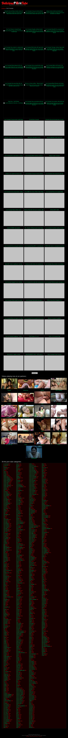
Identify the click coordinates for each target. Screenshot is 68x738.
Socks (43, 485)
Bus (4, 617)
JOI (16, 684)
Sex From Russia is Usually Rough (13, 29)
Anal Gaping (5, 501)
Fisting (17, 562)
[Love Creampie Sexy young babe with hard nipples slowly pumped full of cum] (34, 110)
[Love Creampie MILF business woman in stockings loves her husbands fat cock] (34, 164)
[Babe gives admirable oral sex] (34, 146)
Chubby (4, 655)
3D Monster (5, 467)
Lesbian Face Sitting (32, 472)
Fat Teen (17, 541)
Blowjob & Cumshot (7, 596)
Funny (17, 585)
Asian (4, 518)
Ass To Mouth (5, 537)
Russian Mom (31, 698)
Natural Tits (31, 571)
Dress (17, 489)
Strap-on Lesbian (45, 517)
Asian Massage (6, 529)
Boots (4, 603)
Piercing (30, 632)
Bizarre (4, 588)
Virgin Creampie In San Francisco (54, 354)
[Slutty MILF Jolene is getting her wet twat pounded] (14, 272)
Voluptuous (44, 619)
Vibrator (43, 613)
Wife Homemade (45, 641)
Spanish (43, 494)
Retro (30, 679)
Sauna (30, 703)
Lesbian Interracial (32, 477)
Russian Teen (31, 699)
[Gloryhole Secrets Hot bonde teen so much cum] (54, 128)
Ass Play (5, 536)
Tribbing (43, 585)
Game (17, 589)
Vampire (43, 610)
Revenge (30, 680)
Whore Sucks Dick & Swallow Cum (54, 300)
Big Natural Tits (6, 576)
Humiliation (18, 667)
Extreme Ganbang (19, 523)
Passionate (31, 618)
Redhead (30, 676)
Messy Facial (31, 541)
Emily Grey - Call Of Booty (13, 101)
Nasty (30, 569)
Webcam (43, 626)
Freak (17, 576)
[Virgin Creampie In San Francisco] (54, 363)
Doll (17, 479)
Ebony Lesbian (19, 501)
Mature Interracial (32, 537)
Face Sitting (18, 527)
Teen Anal (43, 547)
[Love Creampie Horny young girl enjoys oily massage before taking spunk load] (14, 254)
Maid (30, 515)
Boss (4, 605)
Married (30, 519)
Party (30, 617)
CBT (4, 628)
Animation (5, 510)
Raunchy (30, 671)
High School (18, 643)
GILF (17, 586)
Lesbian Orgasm (32, 484)
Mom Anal (31, 556)
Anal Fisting (5, 500)
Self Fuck (30, 712)
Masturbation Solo (32, 527)
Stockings (43, 508)
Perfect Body (31, 623)
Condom (5, 680)
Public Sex (31, 655)
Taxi (42, 542)
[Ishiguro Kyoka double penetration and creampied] (54, 19)
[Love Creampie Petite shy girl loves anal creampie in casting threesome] (14, 308)
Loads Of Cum (31, 499)
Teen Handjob (44, 551)
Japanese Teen (19, 702)
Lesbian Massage (32, 480)
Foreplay (17, 572)
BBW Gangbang (6, 547)
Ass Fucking (5, 533)
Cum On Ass (5, 714)
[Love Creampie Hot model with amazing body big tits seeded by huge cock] (34, 290)
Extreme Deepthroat (19, 522)
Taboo (43, 537)
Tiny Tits (43, 570)
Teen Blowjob (44, 548)
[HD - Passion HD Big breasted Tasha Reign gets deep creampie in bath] (34, 236)
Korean (17, 717)
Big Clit (4, 574)
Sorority (43, 491)
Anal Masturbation (6, 503)
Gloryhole (18, 603)
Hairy (17, 622)
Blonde (4, 593)
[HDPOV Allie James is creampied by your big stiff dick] (54, 254)
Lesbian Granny (32, 475)
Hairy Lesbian (18, 623)
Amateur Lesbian (6, 481)
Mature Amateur (32, 531)
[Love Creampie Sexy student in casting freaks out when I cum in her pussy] (14, 55)
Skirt (42, 471)
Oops (30, 594)
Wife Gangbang (44, 638)
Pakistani (30, 609)
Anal (4, 490)
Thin (42, 558)
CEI (4, 629)
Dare (17, 467)
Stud (42, 522)
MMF (30, 514)
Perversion (31, 624)
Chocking (5, 653)
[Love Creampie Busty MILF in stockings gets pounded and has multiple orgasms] (34, 254)
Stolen (43, 509)
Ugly (42, 596)
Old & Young (31, 591)
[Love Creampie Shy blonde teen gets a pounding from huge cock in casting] (34, 308)
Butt (4, 624)
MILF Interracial (32, 512)
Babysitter (5, 553)
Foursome (18, 575)
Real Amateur (31, 672)
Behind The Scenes (7, 570)
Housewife (18, 664)
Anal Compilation (6, 494)
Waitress (43, 622)
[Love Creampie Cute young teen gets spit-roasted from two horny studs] (54, 182)
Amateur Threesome (7, 485)
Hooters (17, 655)
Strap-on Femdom (45, 515)
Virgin (43, 617)
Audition (4, 541)
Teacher (43, 543)
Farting (17, 536)
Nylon (30, 585)
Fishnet (17, 561)
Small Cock (44, 479)
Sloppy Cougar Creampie (54, 155)
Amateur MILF (5, 482)
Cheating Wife (6, 650)
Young (43, 655)
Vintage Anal (44, 615)
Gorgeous (18, 607)
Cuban (4, 698)
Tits (42, 575)
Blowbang (5, 594)
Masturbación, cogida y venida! (13, 354)
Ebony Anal (18, 499)
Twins (43, 595)
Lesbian (30, 463)
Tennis (43, 555)
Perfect (30, 622)
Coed (4, 672)
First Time (18, 557)
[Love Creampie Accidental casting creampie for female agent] (54, 236)
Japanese (18, 688)
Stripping (43, 520)
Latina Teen (18, 724)
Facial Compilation (19, 529)
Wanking (43, 623)
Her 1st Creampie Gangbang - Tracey (14, 336)
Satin (30, 702)
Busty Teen (5, 623)
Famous (17, 532)
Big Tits (4, 580)
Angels (4, 509)
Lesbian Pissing (32, 486)
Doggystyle (18, 477)
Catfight (4, 641)
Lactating (18, 718)
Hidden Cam (18, 641)
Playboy (30, 637)
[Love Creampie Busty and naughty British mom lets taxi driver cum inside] (54, 200)
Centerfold (5, 646)
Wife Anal (43, 636)
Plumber (30, 638)
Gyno (17, 619)
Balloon (4, 561)
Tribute (43, 586)
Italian (17, 681)
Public (30, 652)
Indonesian (18, 674)
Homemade (18, 651)
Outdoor (30, 603)
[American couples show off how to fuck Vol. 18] (14, 146)
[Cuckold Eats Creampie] (34, 128)
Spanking (43, 495)
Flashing (17, 565)
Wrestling (43, 651)
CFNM (4, 631)
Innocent (17, 675)
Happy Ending (18, 633)
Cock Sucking (5, 671)
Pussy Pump (31, 666)
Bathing (4, 565)
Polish (30, 642)
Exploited (18, 518)
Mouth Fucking (31, 565)
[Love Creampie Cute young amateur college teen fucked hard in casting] (14, 200)
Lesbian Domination (32, 471)
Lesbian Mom (31, 482)
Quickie (30, 670)
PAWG (30, 604)
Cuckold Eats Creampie (34, 119)
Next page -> (34, 373)
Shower (43, 465)
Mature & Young (32, 529)
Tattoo (43, 541)
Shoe (30, 724)
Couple (4, 689)
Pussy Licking (31, 664)
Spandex (43, 493)
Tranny (43, 584)
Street (43, 518)
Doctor (17, 475)
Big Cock (5, 575)
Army (4, 515)
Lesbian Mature (32, 481)
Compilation (5, 679)
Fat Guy (17, 538)
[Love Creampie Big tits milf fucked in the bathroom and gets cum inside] (54, 73)
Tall (42, 538)
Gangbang (18, 590)
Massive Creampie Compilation (54, 318)
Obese (30, 588)
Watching (43, 624)
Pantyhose (31, 613)
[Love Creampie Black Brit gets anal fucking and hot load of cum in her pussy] (54, 92)
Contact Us (40, 736)
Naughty (30, 574)
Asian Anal (5, 520)
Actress (4, 471)
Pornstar (30, 645)
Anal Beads (5, 491)
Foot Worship (18, 570)
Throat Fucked (44, 562)
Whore (43, 633)
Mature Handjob (32, 536)
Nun (29, 581)
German (17, 591)
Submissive (44, 524)
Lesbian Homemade (32, 476)
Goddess (17, 604)
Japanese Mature (19, 698)
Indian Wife (18, 672)
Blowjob (4, 595)
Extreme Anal (18, 520)
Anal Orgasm (5, 504)
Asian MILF (5, 528)
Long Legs (31, 503)
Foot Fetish (18, 569)
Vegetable (43, 612)
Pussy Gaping (31, 662)
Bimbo (4, 584)
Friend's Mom (18, 580)
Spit (42, 498)
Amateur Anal (5, 476)
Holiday (17, 647)
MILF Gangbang (32, 510)
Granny (17, 612)
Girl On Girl (18, 598)
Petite (30, 627)
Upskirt (43, 607)
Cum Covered (5, 704)
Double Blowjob (19, 485)
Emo (17, 505)
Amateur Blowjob (6, 477)
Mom (30, 555)
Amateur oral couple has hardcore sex (14, 173)
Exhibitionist (18, 515)
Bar (4, 562)
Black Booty (5, 590)
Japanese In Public (19, 693)
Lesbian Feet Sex (32, 474)
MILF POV (31, 513)
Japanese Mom (19, 699)
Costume (5, 685)
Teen (42, 546)
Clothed (4, 669)
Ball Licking (5, 558)
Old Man (30, 593)
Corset (4, 683)
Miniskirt (30, 548)
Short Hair (31, 727)
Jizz (17, 708)
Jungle (17, 712)
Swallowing (44, 527)
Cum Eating (5, 707)
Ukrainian (43, 598)
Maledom (30, 517)
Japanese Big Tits (19, 690)
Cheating (5, 648)
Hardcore (18, 636)
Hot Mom (17, 660)
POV (30, 605)
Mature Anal (31, 532)
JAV (17, 683)
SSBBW (30, 700)
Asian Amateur (6, 519)
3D (4, 466)
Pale (30, 610)
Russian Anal (31, 695)
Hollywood (18, 648)
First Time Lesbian (19, 560)
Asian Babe (5, 522)
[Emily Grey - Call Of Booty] (14, 110)
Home (17, 650)
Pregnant (30, 646)
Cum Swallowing (6, 719)
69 (3, 470)
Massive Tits (31, 523)
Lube (30, 504)
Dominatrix (18, 481)
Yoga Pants (44, 653)
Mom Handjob (31, 558)
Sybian (43, 536)
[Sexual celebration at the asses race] (54, 146)
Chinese (5, 652)
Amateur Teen (5, 484)
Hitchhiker (18, 645)
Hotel (17, 661)
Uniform (43, 604)
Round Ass (31, 693)
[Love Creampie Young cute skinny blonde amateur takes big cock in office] (34, 19)
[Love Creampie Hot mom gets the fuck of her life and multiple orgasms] (34, 326)
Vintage (43, 614)
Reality (30, 675)
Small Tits (43, 480)
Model (30, 553)
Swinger (43, 534)
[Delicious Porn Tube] (14, 3)
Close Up (5, 667)
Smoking (43, 481)
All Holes (5, 474)
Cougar (4, 688)
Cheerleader (5, 651)
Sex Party (30, 717)
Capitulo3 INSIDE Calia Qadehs (13, 227)
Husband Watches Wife (20, 670)
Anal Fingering (6, 499)
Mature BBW (31, 533)
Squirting (43, 504)
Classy (4, 665)
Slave (43, 474)
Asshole (4, 539)
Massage (30, 520)
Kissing (17, 714)
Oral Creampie (31, 596)
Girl (16, 595)
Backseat (5, 556)
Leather (17, 726)
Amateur (5, 475)
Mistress (30, 551)
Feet (17, 542)
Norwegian (31, 579)
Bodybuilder (5, 599)
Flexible (17, 566)
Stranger (43, 513)
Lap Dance (18, 721)
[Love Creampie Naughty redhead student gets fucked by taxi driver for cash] (34, 37)
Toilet (43, 577)
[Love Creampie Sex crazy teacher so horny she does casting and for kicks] (14, 164)
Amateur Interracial (6, 480)
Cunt (4, 724)
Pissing (30, 634)
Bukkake (5, 615)
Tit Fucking (44, 571)
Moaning (30, 552)
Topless (43, 581)
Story (43, 512)
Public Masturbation (32, 653)
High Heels (18, 642)
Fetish (17, 550)
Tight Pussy (44, 566)
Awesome (5, 543)
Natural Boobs (31, 570)
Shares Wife (31, 721)
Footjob (17, 571)
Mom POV (31, 560)
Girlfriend (18, 599)
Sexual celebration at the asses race (54, 137)
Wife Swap (44, 643)
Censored (5, 645)
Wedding (43, 627)
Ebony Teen (18, 504)
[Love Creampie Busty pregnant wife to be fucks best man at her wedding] (14, 73)
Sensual (30, 714)
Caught (4, 642)
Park (30, 614)
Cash (4, 638)
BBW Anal (5, 546)
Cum (4, 702)
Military (30, 546)
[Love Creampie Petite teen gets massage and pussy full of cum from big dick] (54, 290)
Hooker (17, 653)
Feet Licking (18, 543)
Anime (4, 512)
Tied (42, 565)
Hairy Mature (18, 624)
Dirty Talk (18, 472)
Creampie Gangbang (7, 695)
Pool (30, 643)
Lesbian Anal (31, 465)
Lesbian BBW (31, 467)
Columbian (5, 676)
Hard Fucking (18, 634)
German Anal (18, 593)
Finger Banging (19, 555)
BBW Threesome (6, 550)
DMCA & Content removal (34, 736)
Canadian (5, 634)
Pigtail (30, 633)
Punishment (31, 657)
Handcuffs (18, 628)
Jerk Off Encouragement (20, 705)
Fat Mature (18, 539)
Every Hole (18, 512)
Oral (29, 595)
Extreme (17, 519)
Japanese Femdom (19, 691)
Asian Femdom (6, 524)
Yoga (43, 652)
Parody (30, 615)
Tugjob (43, 591)
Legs (17, 727)
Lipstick (30, 496)
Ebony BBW (18, 500)
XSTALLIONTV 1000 (54, 209)
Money (30, 561)
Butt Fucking (5, 626)
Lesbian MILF (31, 479)
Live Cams (31, 498)
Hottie (17, 662)
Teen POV (43, 553)
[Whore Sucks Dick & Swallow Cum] (54, 308)
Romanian (31, 688)
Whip (43, 632)
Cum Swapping (6, 721)
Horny (17, 656)
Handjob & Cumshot (20, 631)
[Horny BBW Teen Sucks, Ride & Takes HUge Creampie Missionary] (34, 200)
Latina (17, 723)
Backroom (5, 555)
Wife (42, 634)
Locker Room (31, 500)
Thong (43, 560)
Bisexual (5, 585)
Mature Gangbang (32, 534)
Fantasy (17, 533)
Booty (4, 604)
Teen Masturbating (45, 552)
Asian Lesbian (6, 527)
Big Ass (4, 571)
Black (4, 589)
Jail (16, 686)
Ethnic (17, 509)
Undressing (44, 603)
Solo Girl (43, 489)
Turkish (43, 593)
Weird (43, 628)
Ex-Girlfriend (18, 513)
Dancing (17, 465)
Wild (42, 647)
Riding (30, 684)
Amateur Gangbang (7, 479)
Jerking (17, 707)
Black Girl (5, 591)
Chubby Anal (5, 657)
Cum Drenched (6, 705)
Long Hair (31, 501)
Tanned (43, 539)
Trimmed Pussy (44, 589)
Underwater (44, 600)
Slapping (43, 472)
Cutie (4, 727)
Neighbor (30, 575)
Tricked (43, 588)
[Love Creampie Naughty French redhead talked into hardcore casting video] (14, 290)
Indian (17, 671)
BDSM (4, 551)
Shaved (30, 722)
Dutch (17, 494)
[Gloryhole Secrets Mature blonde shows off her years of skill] (14, 19)
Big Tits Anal (5, 581)
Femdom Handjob (19, 547)
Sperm (43, 496)
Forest (17, 574)
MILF (30, 508)
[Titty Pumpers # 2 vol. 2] (34, 344)
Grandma (18, 609)
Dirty (17, 471)
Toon (42, 580)
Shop (30, 726)
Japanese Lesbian (19, 694)
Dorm (17, 482)
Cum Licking (5, 713)
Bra (4, 608)
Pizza (30, 636)
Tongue (43, 579)
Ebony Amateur (19, 498)
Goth (17, 608)
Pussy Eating (31, 661)
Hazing (17, 637)
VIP (42, 608)
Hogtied (17, 646)
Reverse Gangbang (32, 683)
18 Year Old (5, 465)
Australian (5, 542)
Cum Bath (5, 703)
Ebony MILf (18, 503)
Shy (42, 466)
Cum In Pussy (5, 710)
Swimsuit (43, 533)
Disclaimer (27, 736)
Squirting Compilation (46, 505)
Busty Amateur (6, 619)
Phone (30, 629)
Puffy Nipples (31, 656)
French (17, 577)
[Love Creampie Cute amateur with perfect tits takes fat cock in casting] (54, 110)
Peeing (30, 619)
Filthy (17, 553)
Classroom (5, 664)
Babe (4, 552)
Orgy (30, 600)
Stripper (43, 519)
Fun (17, 584)
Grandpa (17, 610)
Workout (43, 648)
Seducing (30, 709)
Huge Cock (18, 666)
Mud (30, 566)
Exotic (17, 517)
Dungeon (18, 493)
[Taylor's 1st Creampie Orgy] (54, 344)
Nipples (30, 577)
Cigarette (5, 660)
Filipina (17, 552)
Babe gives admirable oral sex (34, 137)
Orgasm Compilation (32, 599)
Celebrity (5, 643)
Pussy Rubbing (31, 667)
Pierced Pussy (31, 631)
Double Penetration (19, 486)
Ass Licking (5, 534)
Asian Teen (5, 531)
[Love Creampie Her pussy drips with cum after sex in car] (14, 92)
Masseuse (31, 522)
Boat (4, 598)
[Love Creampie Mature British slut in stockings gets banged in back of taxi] (14, 218)
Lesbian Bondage (32, 470)
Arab (4, 513)
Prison (30, 650)
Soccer (43, 484)
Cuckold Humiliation (7, 700)
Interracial (18, 676)
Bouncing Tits (5, 607)
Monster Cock (31, 562)
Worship (43, 650)
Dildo (17, 470)
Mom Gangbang (32, 557)
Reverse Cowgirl (32, 681)
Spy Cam (43, 501)
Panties (30, 612)
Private (30, 651)
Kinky (17, 713)
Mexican (30, 542)
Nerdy (30, 576)
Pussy (30, 660)
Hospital (17, 657)
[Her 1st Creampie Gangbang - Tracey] (14, 344)
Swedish (43, 529)
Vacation (43, 609)
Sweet (43, 531)
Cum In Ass (5, 708)
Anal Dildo (5, 498)
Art (3, 517)
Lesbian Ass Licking (32, 466)
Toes (42, 576)
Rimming (30, 685)
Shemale (30, 723)
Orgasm (30, 598)
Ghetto (17, 594)
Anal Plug (5, 505)
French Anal (18, 579)
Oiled (30, 590)
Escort (17, 508)
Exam (17, 514)
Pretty (30, 647)
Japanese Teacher (19, 700)
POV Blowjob (31, 608)
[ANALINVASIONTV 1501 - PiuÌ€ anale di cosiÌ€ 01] (34, 363)
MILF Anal (31, 509)
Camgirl (4, 633)
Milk (29, 547)
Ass (4, 532)
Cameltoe (5, 632)
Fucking (17, 581)
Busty (4, 618)
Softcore (43, 486)
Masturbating (31, 524)
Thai (42, 557)
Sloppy (43, 475)
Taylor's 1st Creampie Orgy (54, 336)
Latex (17, 722)
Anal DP (4, 496)
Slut (42, 477)
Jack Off (17, 685)
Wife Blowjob (44, 637)
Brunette (5, 613)
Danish (17, 466)
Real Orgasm (31, 674)
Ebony (17, 496)
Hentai (17, 638)
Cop (4, 681)
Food (17, 567)
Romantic (30, 689)
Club (4, 670)
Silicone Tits (44, 467)
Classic (4, 662)
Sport (43, 499)
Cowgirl (4, 690)
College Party (5, 675)
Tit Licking (43, 572)
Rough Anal (31, 691)
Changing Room (6, 647)
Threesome (44, 561)
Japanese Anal (19, 689)
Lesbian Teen (31, 493)
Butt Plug (5, 627)
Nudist (30, 580)
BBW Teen (5, 548)
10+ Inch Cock (6, 463)
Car (4, 636)
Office (30, 589)
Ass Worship (5, 538)
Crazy (4, 691)
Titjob (43, 574)
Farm (17, 534)
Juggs (17, 709)
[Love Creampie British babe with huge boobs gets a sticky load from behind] (34, 55)
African (4, 472)
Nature (30, 572)
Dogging (17, 476)
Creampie (5, 693)
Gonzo (17, 605)
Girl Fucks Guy (18, 596)
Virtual (43, 618)
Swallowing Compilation (46, 528)
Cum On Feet (5, 717)
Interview (17, 679)
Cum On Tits (5, 718)
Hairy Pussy (18, 626)
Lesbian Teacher (32, 491)
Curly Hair (5, 726)
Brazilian (5, 609)
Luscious (30, 505)
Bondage (5, 600)
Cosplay (4, 684)
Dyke (17, 495)
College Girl (5, 674)
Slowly (43, 476)
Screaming (31, 707)
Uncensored (44, 599)
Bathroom (5, 566)
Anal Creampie (6, 495)
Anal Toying (5, 508)
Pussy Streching (32, 669)
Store (43, 510)
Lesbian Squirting (32, 490)
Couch (4, 686)
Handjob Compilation (20, 632)
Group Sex (18, 615)
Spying (43, 503)
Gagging (17, 588)
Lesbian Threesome (32, 494)
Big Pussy (5, 579)
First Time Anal (19, 558)
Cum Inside (5, 712)
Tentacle (43, 556)
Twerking (43, 594)
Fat (16, 537)
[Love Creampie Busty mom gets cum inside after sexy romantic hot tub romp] (14, 326)
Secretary (30, 708)
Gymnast (17, 618)
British (4, 612)
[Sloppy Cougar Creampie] (54, 164)
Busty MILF (5, 622)
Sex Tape (30, 718)
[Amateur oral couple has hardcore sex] (14, 182)
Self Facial (31, 710)
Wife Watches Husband (46, 646)
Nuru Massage (31, 584)
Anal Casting (5, 493)
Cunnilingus (5, 723)
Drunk (17, 491)
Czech (17, 463)
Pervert (30, 626)
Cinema (4, 661)
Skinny (43, 470)
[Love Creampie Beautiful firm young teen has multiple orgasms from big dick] (54, 37)
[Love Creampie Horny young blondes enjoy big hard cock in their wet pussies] (34, 73)
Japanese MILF (19, 695)
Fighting (17, 551)
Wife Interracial (44, 642)
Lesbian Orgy (31, 485)
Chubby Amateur (6, 656)
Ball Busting (5, 557)
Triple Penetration (45, 590)
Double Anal (18, 484)
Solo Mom (43, 490)
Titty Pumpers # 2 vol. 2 (34, 336)
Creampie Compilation (7, 694)
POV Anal (30, 607)
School (30, 704)
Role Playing (31, 686)
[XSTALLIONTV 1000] (54, 218)
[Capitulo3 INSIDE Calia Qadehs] (14, 236)
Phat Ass (30, 628)
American (5, 489)
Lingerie (30, 495)
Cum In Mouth (5, 709)
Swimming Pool (44, 532)
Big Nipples (5, 577)
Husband (18, 669)
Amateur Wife (5, 486)
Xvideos (3, 8)
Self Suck (30, 713)
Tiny (42, 567)
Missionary (31, 550)
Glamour (17, 600)
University (43, 605)
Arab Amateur (5, 514)
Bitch (4, 586)
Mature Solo (31, 538)
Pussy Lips (31, 665)
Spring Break (44, 500)
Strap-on (43, 514)
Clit (4, 666)
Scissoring (31, 705)
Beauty (4, 569)
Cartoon (4, 637)
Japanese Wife (19, 703)
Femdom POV (18, 548)
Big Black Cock (6, 572)
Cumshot (5, 722)
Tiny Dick (43, 569)
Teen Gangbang (45, 550)
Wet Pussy (43, 631)
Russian (30, 694)
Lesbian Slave (31, 489)
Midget (30, 543)
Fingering (18, 556)
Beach (4, 567)
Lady (17, 719)
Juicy (17, 710)
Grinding (17, 613)
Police (30, 641)
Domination (18, 480)
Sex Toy (30, 719)
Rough (30, 690)
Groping (17, 614)
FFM (17, 524)
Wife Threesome (45, 645)
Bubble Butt (5, 614)
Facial (17, 528)
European (18, 510)
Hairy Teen (18, 627)
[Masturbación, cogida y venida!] (14, 363)
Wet (42, 629)
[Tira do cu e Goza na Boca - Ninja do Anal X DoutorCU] (34, 92)
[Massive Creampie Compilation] (54, 326)
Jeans (17, 704)
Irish (17, 680)
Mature (30, 528)
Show (43, 463)
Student (43, 523)
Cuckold (4, 699)
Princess (30, 648)
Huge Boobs (18, 665)
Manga (30, 518)
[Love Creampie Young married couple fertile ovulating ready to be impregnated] (14, 128)
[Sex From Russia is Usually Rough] (14, 37)
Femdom (17, 546)
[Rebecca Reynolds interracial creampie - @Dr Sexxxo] (34, 218)
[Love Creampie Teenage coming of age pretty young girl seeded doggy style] (54, 55)
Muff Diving (31, 567)
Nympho (30, 586)
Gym (17, 617)
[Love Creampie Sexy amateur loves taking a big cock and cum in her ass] (54, 272)
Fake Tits (17, 531)
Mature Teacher (32, 539)
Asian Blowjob (6, 523)
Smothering (44, 482)
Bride (4, 610)
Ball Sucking (5, 560)
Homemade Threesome (20, 652)
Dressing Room (19, 490)
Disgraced (18, 474)
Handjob (17, 629)
